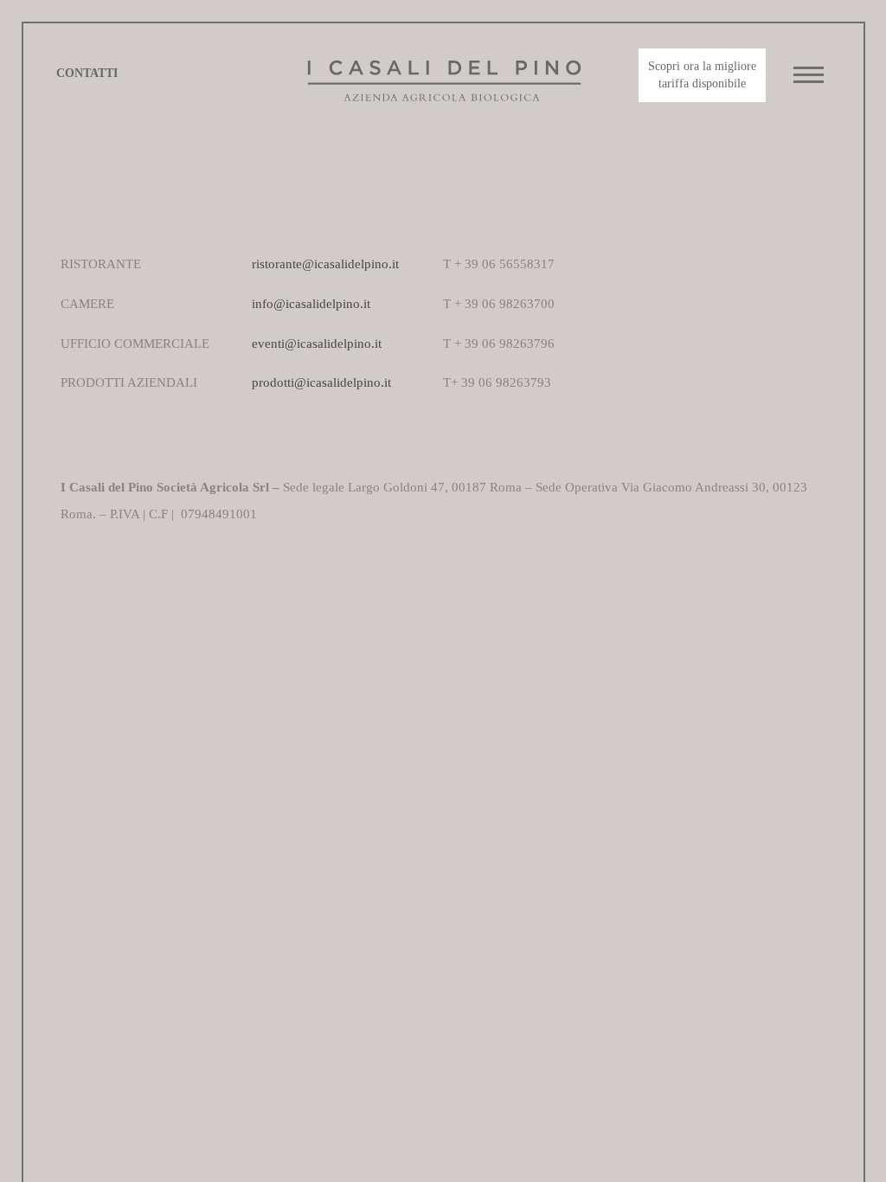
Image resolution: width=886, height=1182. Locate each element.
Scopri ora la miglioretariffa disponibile (702, 75)
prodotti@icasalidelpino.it (321, 382)
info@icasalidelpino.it (311, 303)
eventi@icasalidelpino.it (317, 343)
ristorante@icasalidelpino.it (325, 263)
